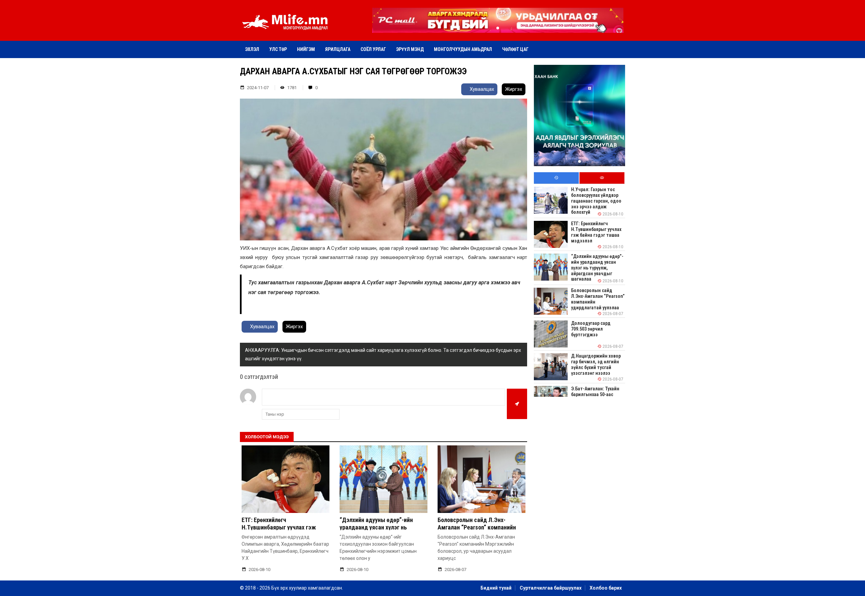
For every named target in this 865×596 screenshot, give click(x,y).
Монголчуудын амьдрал (463, 49)
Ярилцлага (337, 49)
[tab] (556, 178)
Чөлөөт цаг (515, 49)
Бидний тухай (496, 588)
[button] (497, 28)
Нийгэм (306, 49)
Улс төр (278, 49)
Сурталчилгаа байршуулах (551, 588)
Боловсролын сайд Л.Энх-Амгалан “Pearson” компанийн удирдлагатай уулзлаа (477, 527)
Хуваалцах (481, 89)
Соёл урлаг (373, 49)
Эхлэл (252, 49)
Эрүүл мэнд (410, 49)
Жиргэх (513, 89)
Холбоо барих (606, 588)
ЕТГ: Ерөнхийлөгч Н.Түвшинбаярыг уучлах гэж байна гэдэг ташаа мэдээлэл (280, 527)
